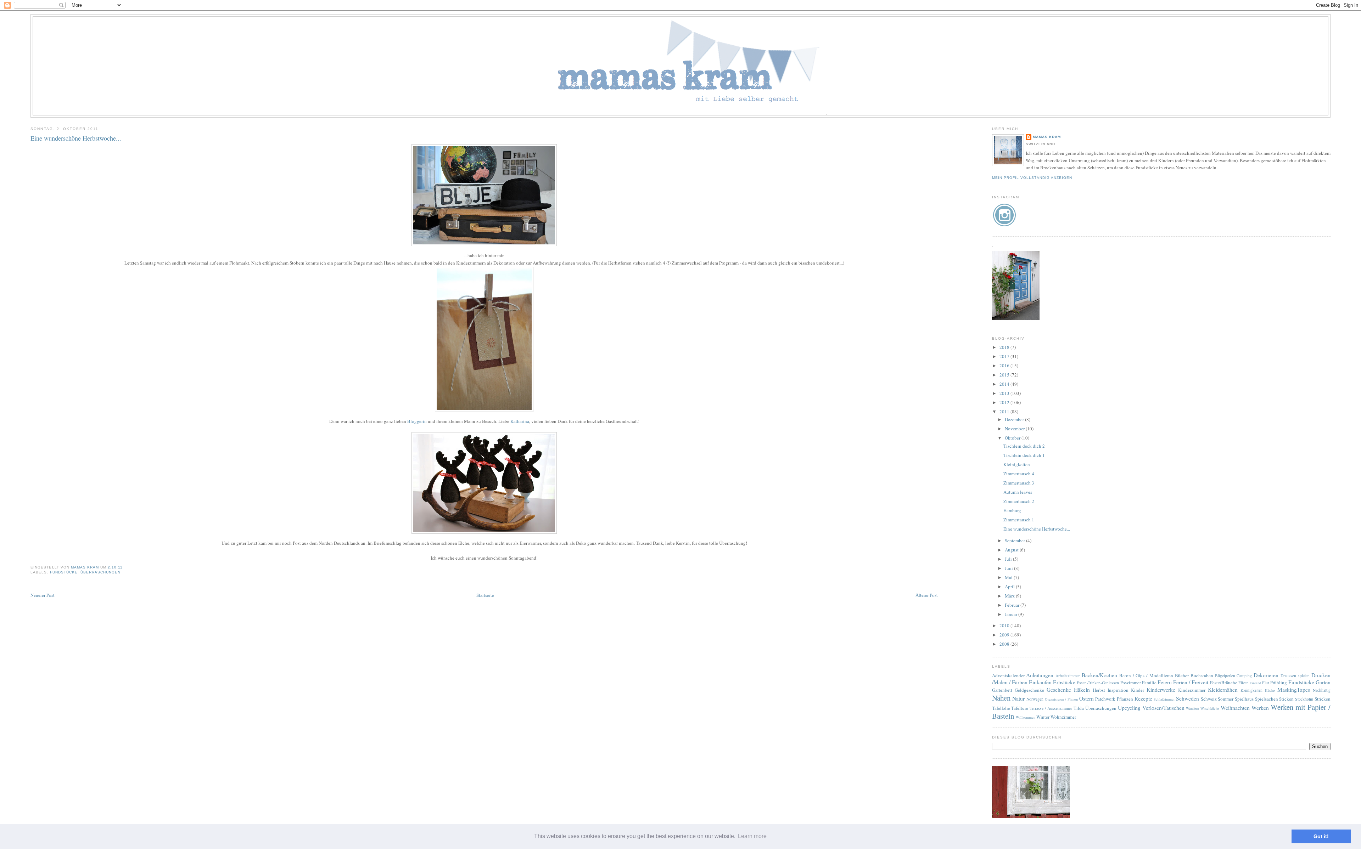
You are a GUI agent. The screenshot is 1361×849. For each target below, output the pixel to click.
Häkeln (1082, 689)
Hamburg (1012, 510)
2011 (1004, 411)
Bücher (1182, 675)
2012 (1004, 402)
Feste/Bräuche (1223, 682)
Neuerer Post (42, 595)
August (1012, 550)
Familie (1149, 682)
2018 (1004, 347)
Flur (1265, 682)
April (1010, 586)
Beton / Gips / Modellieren (1146, 675)
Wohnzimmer (1063, 717)
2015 (1004, 375)
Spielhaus (1244, 699)
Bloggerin (417, 421)
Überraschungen (100, 572)
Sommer (1225, 699)
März (1010, 596)
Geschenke (1059, 689)
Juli (1009, 559)
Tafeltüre (1019, 708)
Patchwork (1105, 699)
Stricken (1323, 699)
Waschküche (1209, 708)
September (1015, 540)
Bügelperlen (1225, 675)
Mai (1009, 577)
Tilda (1079, 708)
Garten (1323, 682)
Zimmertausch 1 (1018, 519)
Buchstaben (1202, 675)
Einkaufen (1040, 682)
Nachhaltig (1322, 690)
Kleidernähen (1223, 689)
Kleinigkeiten (1016, 464)
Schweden (1187, 698)
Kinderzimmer (1191, 690)
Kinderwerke (1161, 689)
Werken (1260, 707)
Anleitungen (1039, 675)
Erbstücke (1064, 682)
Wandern (1192, 708)
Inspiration (1118, 690)
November (1015, 428)
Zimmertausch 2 (1018, 501)
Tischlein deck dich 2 (1024, 446)
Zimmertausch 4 (1018, 473)
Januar (1011, 614)
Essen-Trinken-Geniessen (1098, 682)
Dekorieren (1266, 675)
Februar (1012, 605)
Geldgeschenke (1029, 690)
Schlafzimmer (1164, 699)
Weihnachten (1235, 707)
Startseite (485, 595)
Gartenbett (1002, 690)
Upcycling (1129, 707)
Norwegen (1034, 699)
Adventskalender (1008, 675)
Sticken (1286, 699)
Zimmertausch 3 (1018, 483)
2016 (1004, 365)
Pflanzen (1125, 699)
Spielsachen (1266, 699)
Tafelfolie (1001, 708)
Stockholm (1304, 699)
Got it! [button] (1321, 836)
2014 (1004, 384)
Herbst (1099, 690)
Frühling (1278, 682)
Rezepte (1143, 698)
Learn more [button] (752, 836)
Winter (1042, 717)
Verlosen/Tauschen (1163, 707)
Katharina (519, 421)
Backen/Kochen (1099, 675)
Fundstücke (64, 572)
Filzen (1243, 682)
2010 (1004, 625)
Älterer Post (926, 595)
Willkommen (1025, 717)
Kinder (1137, 690)
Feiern (1165, 682)
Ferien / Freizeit (1190, 682)
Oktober (1013, 438)
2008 (1004, 644)
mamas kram (1047, 137)
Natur (1018, 698)
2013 (1004, 393)
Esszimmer (1130, 682)
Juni (1009, 568)
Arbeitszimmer (1067, 675)
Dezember (1015, 419)
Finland (1255, 682)
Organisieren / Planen (1061, 699)
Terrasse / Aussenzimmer (1051, 708)
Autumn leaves (1017, 492)
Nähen (1001, 698)
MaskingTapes (1293, 689)
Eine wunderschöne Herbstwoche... (1036, 529)
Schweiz (1209, 699)
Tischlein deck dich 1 (1024, 455)
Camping (1244, 675)
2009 (1004, 635)
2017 (1004, 356)
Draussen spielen (1295, 675)
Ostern (1086, 698)
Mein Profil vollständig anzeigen (1032, 178)
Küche (1270, 690)
